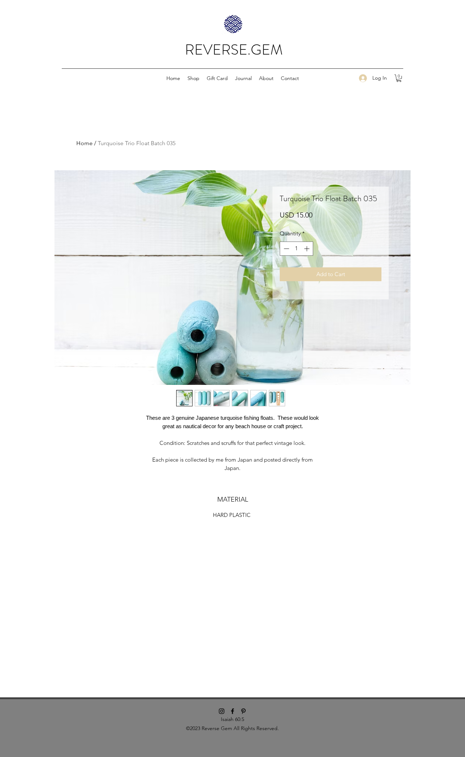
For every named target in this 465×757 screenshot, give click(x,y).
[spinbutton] (297, 248)
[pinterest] (243, 711)
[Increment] (307, 248)
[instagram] (221, 711)
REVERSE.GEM (234, 49)
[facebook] (232, 711)
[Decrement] (286, 248)
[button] (193, 78)
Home (84, 143)
